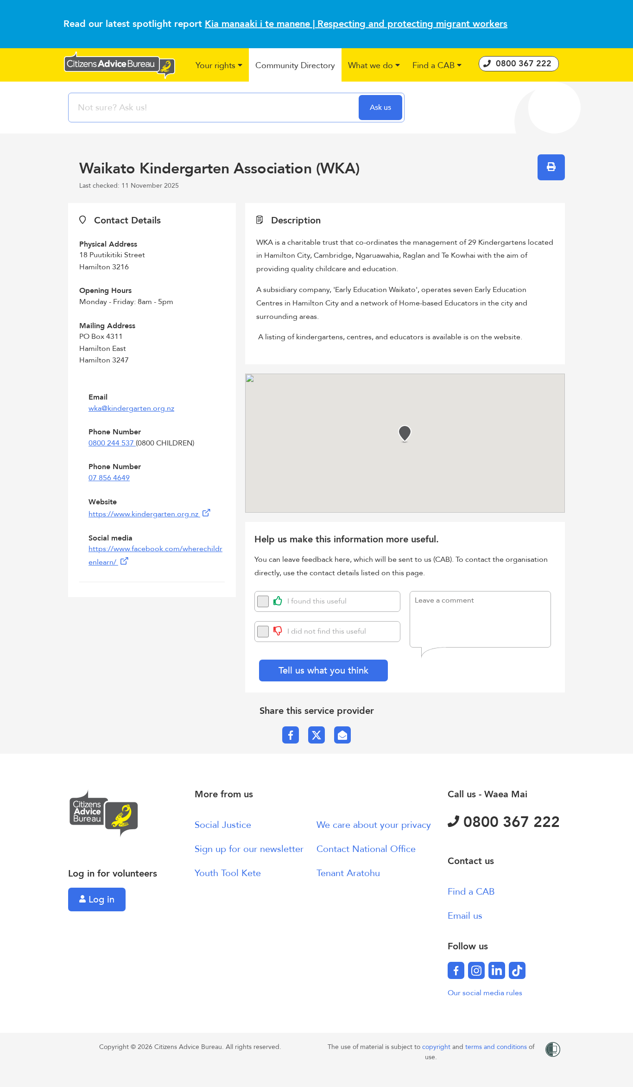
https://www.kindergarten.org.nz (144, 514)
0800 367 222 (509, 822)
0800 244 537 (112, 443)
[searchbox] (214, 107)
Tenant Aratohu (348, 873)
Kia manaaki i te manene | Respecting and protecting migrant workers (356, 24)
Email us (465, 915)
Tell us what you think (323, 670)
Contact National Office (366, 849)
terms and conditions (497, 1047)
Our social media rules (485, 993)
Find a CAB (471, 891)
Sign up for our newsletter (249, 849)
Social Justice (223, 825)
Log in (100, 899)
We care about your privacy (373, 825)
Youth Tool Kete (228, 873)
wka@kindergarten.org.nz (131, 408)
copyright (437, 1047)
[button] (219, 66)
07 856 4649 (109, 478)
